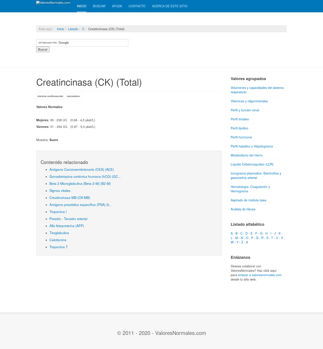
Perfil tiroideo (240, 119)
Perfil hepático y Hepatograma (252, 146)
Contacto (137, 6)
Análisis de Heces (243, 209)
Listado (73, 29)
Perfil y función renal (245, 110)
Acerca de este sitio (169, 6)
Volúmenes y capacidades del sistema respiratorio (257, 89)
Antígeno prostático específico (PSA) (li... (80, 204)
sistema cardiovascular (50, 96)
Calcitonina (57, 239)
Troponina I (58, 211)
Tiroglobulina (59, 232)
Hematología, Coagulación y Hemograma (250, 188)
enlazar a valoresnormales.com (260, 275)
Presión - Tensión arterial (68, 218)
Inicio (81, 6)
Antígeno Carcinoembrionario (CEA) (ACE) (81, 169)
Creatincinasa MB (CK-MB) (69, 197)
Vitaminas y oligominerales (249, 101)
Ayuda (117, 6)
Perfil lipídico (239, 128)
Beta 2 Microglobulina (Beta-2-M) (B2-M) (80, 183)
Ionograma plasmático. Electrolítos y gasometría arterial (256, 175)
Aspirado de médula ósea (248, 200)
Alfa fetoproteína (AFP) (66, 225)
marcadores (73, 96)
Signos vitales (60, 190)
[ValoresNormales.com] (53, 2)
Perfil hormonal (241, 137)
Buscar (99, 6)
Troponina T (58, 246)
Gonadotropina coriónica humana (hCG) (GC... (85, 176)
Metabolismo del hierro (247, 155)
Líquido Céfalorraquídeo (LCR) (252, 164)
